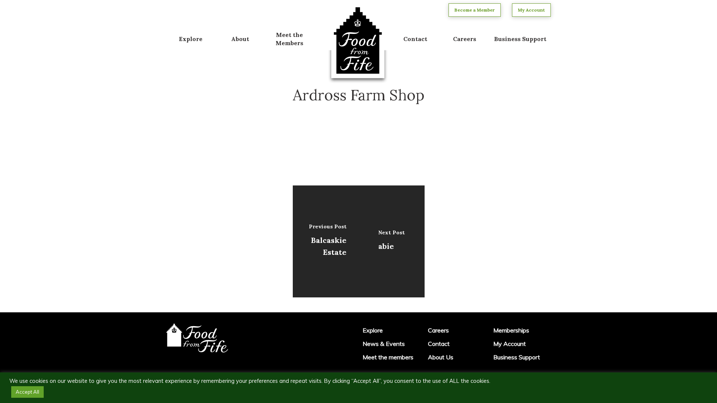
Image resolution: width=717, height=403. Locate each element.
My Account (509, 343)
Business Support (516, 357)
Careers (438, 330)
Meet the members (388, 357)
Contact (439, 343)
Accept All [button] (27, 392)
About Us (440, 357)
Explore (373, 330)
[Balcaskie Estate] (326, 241)
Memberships (511, 330)
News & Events (384, 343)
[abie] (391, 241)
